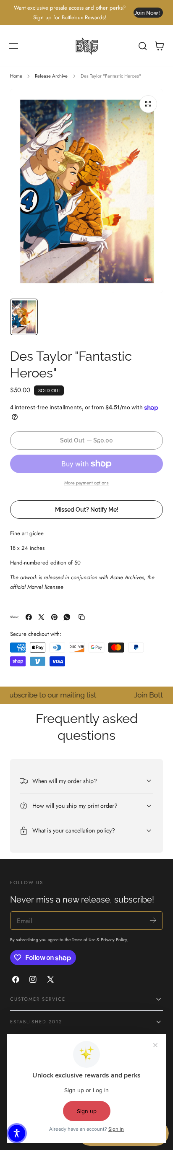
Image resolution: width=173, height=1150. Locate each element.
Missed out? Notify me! (86, 509)
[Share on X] (41, 617)
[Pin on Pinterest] (54, 617)
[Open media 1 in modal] (148, 104)
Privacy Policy (114, 940)
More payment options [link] (86, 482)
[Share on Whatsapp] (67, 617)
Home (16, 76)
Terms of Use (84, 940)
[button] (13, 46)
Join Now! (147, 13)
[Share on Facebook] (29, 617)
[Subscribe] (153, 920)
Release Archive (51, 76)
